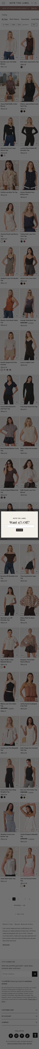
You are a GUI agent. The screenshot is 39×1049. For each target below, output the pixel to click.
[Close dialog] (36, 513)
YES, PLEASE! (19, 530)
